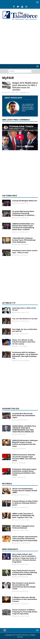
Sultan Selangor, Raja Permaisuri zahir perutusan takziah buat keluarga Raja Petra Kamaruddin (24, 538)
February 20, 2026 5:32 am (21, 577)
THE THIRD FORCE (9, 195)
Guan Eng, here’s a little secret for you (24, 309)
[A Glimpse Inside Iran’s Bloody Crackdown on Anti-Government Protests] (6, 599)
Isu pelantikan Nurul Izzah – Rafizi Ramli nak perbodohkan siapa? (23, 415)
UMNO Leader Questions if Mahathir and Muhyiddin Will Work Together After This (23, 515)
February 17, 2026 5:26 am (21, 217)
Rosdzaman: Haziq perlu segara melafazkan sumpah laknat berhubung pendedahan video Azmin (24, 472)
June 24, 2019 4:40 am (20, 448)
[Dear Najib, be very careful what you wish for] (6, 331)
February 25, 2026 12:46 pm (21, 495)
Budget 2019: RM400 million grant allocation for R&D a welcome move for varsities (25, 86)
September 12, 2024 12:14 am (22, 543)
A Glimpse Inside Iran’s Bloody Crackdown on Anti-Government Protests (24, 599)
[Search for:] (20, 71)
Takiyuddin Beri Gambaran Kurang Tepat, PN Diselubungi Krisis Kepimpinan (23, 240)
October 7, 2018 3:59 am (20, 346)
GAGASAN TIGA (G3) (10, 408)
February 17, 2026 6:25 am (21, 603)
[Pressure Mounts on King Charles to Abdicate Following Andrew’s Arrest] (6, 503)
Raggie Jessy (25, 92)
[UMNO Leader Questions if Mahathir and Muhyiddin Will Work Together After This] (6, 516)
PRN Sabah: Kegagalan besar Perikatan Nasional (23, 527)
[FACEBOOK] (14, 7)
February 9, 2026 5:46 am (21, 255)
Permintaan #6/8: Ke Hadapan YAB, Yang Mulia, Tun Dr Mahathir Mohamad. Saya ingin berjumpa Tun (25, 355)
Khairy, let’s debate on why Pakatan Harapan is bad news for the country (23, 342)
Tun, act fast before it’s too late (24, 319)
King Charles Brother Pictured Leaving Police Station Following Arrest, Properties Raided (24, 572)
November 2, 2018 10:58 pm (11, 92)
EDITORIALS (7, 483)
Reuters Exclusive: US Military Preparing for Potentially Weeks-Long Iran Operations (25, 612)
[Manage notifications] (4, 630)
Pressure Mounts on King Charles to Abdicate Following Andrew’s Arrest (25, 503)
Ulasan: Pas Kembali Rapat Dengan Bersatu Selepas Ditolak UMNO (24, 490)
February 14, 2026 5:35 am (21, 232)
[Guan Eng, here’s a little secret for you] (6, 310)
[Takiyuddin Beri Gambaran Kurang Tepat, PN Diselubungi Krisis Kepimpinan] (6, 240)
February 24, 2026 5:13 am (21, 507)
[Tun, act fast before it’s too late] (6, 321)
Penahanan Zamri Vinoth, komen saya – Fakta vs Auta (24, 251)
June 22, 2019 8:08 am (20, 463)
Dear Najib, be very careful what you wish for (24, 330)
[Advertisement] (20, 42)
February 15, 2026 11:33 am (21, 616)
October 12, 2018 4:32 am (21, 333)
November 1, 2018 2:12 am (21, 321)
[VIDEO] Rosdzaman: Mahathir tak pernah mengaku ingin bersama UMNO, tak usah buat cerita (24, 457)
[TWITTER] (18, 7)
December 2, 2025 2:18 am (21, 530)
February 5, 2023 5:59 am (21, 420)
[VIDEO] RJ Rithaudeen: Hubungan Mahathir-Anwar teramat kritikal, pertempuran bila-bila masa (25, 443)
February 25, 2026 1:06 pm (21, 564)
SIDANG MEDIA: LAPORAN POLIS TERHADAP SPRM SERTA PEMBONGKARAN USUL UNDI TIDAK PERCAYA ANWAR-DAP (24, 429)
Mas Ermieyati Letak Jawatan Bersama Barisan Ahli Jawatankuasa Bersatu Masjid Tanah (23, 586)
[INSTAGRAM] (26, 7)
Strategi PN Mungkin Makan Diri (24, 201)
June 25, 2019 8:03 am (20, 434)
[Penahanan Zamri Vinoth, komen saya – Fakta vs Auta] (6, 253)
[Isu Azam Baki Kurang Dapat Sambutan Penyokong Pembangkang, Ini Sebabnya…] (6, 213)
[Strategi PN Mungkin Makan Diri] (6, 203)
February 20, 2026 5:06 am (21, 591)
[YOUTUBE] (22, 7)
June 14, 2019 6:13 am (20, 477)
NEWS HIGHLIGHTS (10, 549)
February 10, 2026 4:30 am (21, 244)
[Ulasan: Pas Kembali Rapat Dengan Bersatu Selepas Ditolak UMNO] (6, 491)
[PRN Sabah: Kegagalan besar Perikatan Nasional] (6, 528)
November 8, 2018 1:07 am (21, 312)
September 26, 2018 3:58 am (22, 360)
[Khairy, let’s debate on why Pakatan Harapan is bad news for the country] (6, 342)
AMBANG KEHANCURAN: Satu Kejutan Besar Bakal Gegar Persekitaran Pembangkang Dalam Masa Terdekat (23, 227)
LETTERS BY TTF (8, 303)
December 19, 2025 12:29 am (22, 520)
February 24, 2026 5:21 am (21, 203)
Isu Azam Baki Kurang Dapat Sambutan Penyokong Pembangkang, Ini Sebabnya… (23, 213)
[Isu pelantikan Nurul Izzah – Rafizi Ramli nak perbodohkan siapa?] (6, 416)
